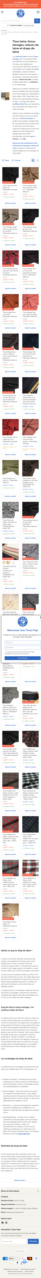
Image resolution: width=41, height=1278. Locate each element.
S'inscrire (33, 1241)
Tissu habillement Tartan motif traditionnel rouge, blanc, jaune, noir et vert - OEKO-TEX (30, 882)
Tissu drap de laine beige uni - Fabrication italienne (10, 924)
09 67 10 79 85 (29, 25)
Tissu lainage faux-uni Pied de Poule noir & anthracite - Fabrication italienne (10, 399)
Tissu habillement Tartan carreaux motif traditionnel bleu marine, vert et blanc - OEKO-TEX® (30, 795)
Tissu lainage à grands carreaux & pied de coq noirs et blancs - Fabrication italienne (10, 709)
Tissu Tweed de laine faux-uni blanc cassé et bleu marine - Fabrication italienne (30, 565)
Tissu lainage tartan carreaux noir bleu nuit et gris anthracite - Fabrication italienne (10, 752)
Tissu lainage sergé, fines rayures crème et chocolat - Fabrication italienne (10, 230)
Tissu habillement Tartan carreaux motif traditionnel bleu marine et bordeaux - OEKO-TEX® (30, 753)
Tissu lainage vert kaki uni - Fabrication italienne (10, 480)
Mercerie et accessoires (15, 1271)
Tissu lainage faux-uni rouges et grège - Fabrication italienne (30, 314)
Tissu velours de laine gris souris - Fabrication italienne (30, 614)
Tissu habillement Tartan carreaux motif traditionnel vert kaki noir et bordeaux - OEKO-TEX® (10, 795)
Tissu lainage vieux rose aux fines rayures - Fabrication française (30, 440)
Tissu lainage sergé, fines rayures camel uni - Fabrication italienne (30, 189)
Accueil (3, 30)
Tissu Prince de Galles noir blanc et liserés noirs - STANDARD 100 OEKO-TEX (10, 524)
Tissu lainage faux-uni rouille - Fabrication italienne (10, 314)
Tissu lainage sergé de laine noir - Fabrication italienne (30, 229)
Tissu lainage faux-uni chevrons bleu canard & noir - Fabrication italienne (30, 355)
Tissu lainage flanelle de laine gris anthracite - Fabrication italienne (30, 523)
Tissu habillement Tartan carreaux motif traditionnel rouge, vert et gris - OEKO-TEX (10, 839)
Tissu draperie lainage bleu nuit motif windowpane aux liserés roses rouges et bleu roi (29, 400)
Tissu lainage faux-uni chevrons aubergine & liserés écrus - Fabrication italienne (30, 273)
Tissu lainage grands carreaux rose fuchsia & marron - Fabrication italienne (10, 272)
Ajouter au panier (10, 203)
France (19, 1251)
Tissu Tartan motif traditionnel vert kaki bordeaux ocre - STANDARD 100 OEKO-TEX (30, 482)
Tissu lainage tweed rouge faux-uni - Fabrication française (10, 439)
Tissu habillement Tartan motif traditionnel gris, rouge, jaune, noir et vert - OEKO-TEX (10, 882)
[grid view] (33, 160)
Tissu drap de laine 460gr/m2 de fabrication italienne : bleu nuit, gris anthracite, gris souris (30, 709)
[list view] (37, 160)
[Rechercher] (37, 20)
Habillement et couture (10, 1269)
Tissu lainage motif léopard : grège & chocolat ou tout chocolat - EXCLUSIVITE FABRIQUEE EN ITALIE (9, 664)
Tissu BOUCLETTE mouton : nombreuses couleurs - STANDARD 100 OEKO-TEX (9, 572)
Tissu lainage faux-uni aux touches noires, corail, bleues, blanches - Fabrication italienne (10, 356)
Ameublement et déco (28, 1269)
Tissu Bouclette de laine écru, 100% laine (10, 613)
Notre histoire (29, 1271)
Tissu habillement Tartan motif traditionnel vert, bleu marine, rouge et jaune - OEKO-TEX (30, 839)
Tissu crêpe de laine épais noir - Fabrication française (10, 188)
